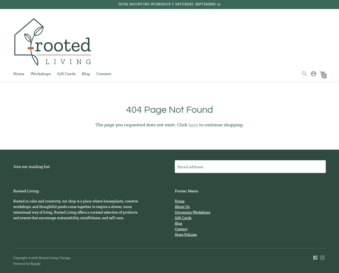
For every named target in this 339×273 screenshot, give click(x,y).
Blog (86, 73)
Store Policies (186, 234)
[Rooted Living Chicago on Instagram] (322, 256)
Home (18, 73)
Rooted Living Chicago (54, 258)
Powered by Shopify (27, 264)
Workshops (40, 73)
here (193, 125)
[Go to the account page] (313, 74)
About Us (182, 207)
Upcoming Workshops (192, 212)
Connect (103, 73)
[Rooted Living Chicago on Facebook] (315, 256)
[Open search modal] (304, 74)
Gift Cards (66, 73)
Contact (181, 229)
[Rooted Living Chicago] (53, 42)
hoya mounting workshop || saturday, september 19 (170, 4)
